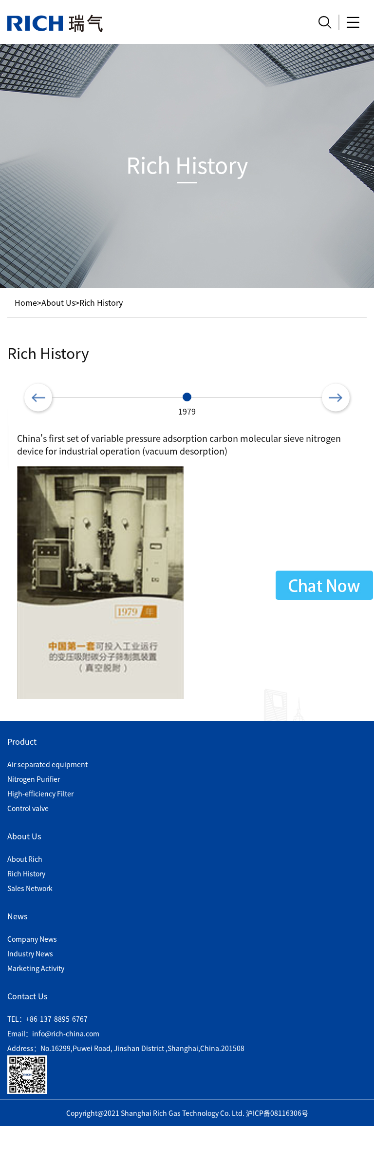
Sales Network (30, 888)
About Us (58, 302)
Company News (32, 939)
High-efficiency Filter (40, 793)
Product (22, 741)
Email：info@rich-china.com (53, 1033)
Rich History (101, 302)
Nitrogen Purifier (33, 779)
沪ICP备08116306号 (277, 1113)
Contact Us (27, 996)
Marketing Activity (35, 968)
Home (26, 302)
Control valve (28, 808)
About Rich (24, 859)
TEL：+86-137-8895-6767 (47, 1019)
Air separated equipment (47, 764)
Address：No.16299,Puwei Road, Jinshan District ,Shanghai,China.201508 (125, 1048)
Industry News (30, 953)
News (17, 916)
